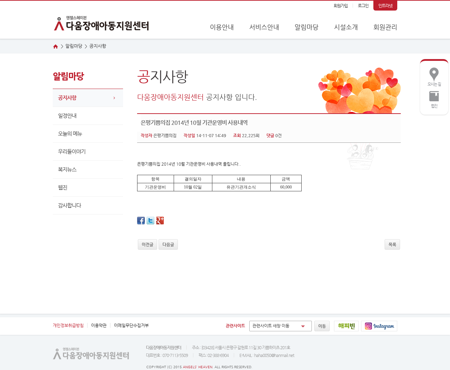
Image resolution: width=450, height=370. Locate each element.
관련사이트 (235, 325)
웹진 (430, 98)
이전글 (147, 244)
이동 (322, 326)
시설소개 (346, 27)
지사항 (97, 46)
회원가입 (341, 6)
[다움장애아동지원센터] (102, 20)
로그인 (363, 6)
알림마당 (307, 27)
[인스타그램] (379, 326)
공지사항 (67, 98)
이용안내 (222, 27)
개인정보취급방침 (68, 325)
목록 (392, 244)
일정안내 (67, 116)
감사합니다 (69, 205)
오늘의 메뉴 (70, 133)
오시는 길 (432, 76)
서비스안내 (264, 27)
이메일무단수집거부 (131, 325)
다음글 (168, 244)
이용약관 (99, 325)
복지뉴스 (67, 169)
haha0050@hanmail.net (274, 355)
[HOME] (55, 46)
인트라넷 (385, 5)
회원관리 (385, 27)
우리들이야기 (71, 151)
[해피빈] (346, 326)
